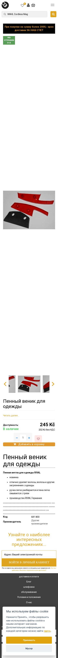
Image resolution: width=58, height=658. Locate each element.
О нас (29, 602)
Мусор (29, 648)
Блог (28, 581)
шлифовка (28, 587)
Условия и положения (29, 597)
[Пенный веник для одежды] (29, 210)
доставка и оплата (29, 576)
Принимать (29, 640)
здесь (47, 630)
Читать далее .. (11, 415)
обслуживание (29, 592)
